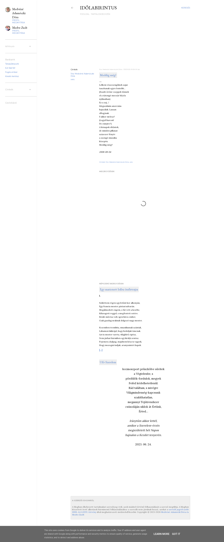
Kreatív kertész (12, 76)
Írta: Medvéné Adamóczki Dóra (117, 162)
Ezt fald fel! (10, 68)
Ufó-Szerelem (108, 362)
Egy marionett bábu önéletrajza (119, 289)
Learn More (161, 534)
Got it (176, 534)
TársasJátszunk (12, 64)
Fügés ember (11, 72)
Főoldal (84, 14)
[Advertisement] (130, 44)
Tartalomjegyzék (100, 14)
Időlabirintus (98, 8)
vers (72, 79)
